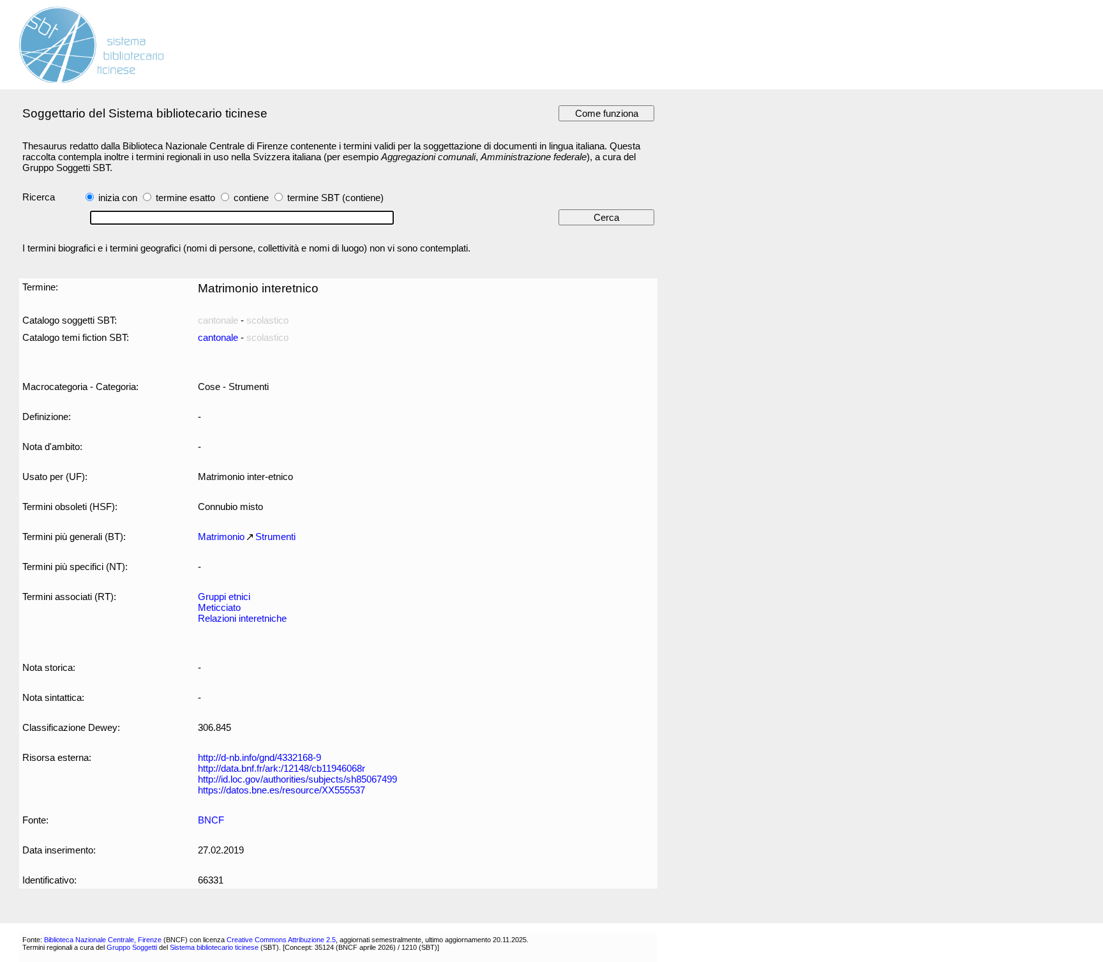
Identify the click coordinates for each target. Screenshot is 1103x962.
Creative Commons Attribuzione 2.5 (281, 939)
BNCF (211, 820)
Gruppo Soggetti (132, 947)
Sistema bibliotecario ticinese (214, 947)
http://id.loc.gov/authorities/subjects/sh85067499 (297, 779)
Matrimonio (221, 536)
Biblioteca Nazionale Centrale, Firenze (102, 939)
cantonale (218, 337)
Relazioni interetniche (242, 618)
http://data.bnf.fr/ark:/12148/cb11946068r (281, 768)
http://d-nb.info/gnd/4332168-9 (259, 757)
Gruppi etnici (224, 596)
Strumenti (275, 536)
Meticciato (219, 607)
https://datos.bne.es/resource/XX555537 (281, 790)
